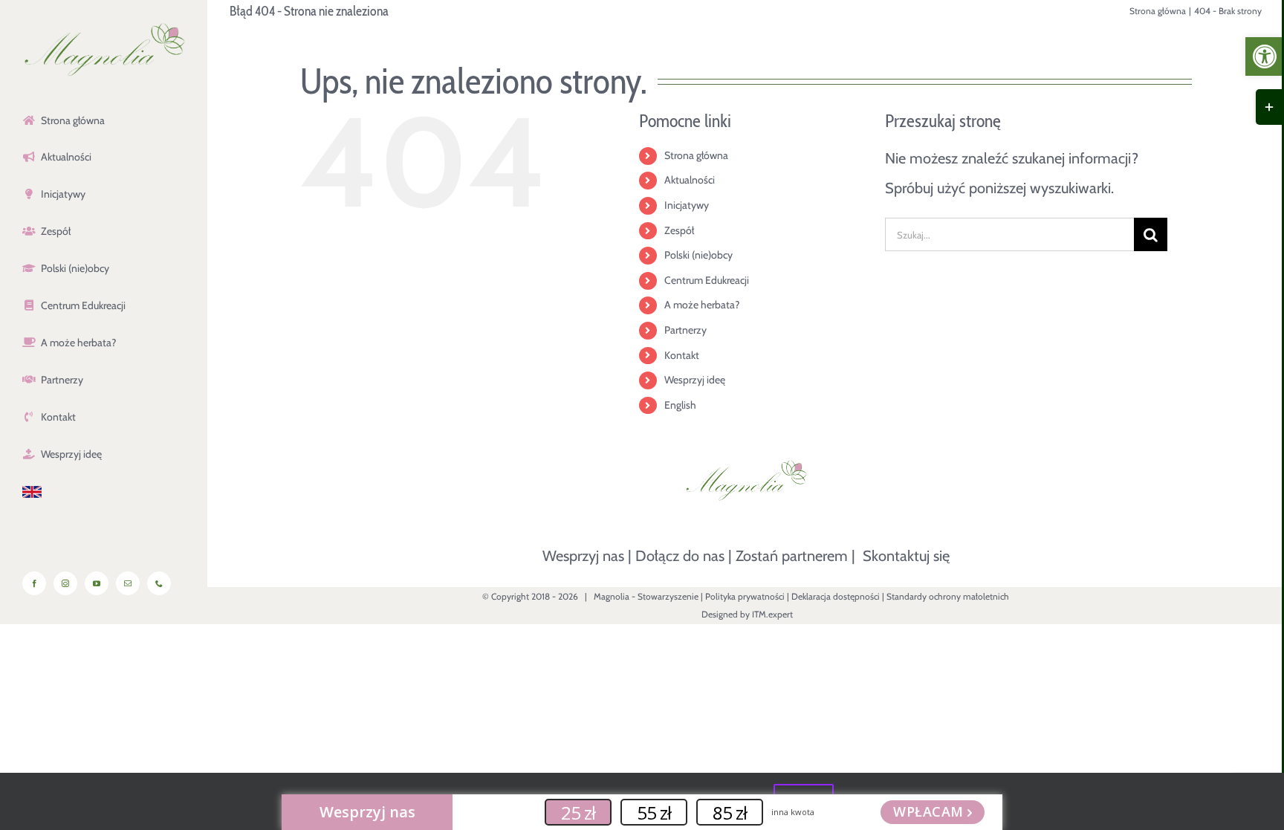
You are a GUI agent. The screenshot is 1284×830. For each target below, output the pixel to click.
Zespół (679, 230)
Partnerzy (685, 330)
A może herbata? (701, 304)
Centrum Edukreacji (706, 280)
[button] (1264, 56)
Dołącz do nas (679, 556)
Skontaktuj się (906, 556)
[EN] (103, 492)
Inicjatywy (686, 205)
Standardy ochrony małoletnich (947, 596)
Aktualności (689, 180)
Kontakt (681, 355)
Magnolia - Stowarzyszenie (646, 596)
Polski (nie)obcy (698, 255)
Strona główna (696, 155)
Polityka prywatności (745, 596)
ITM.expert (772, 614)
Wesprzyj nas (583, 556)
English (680, 405)
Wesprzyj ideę (694, 379)
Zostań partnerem (792, 556)
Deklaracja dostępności (835, 596)
